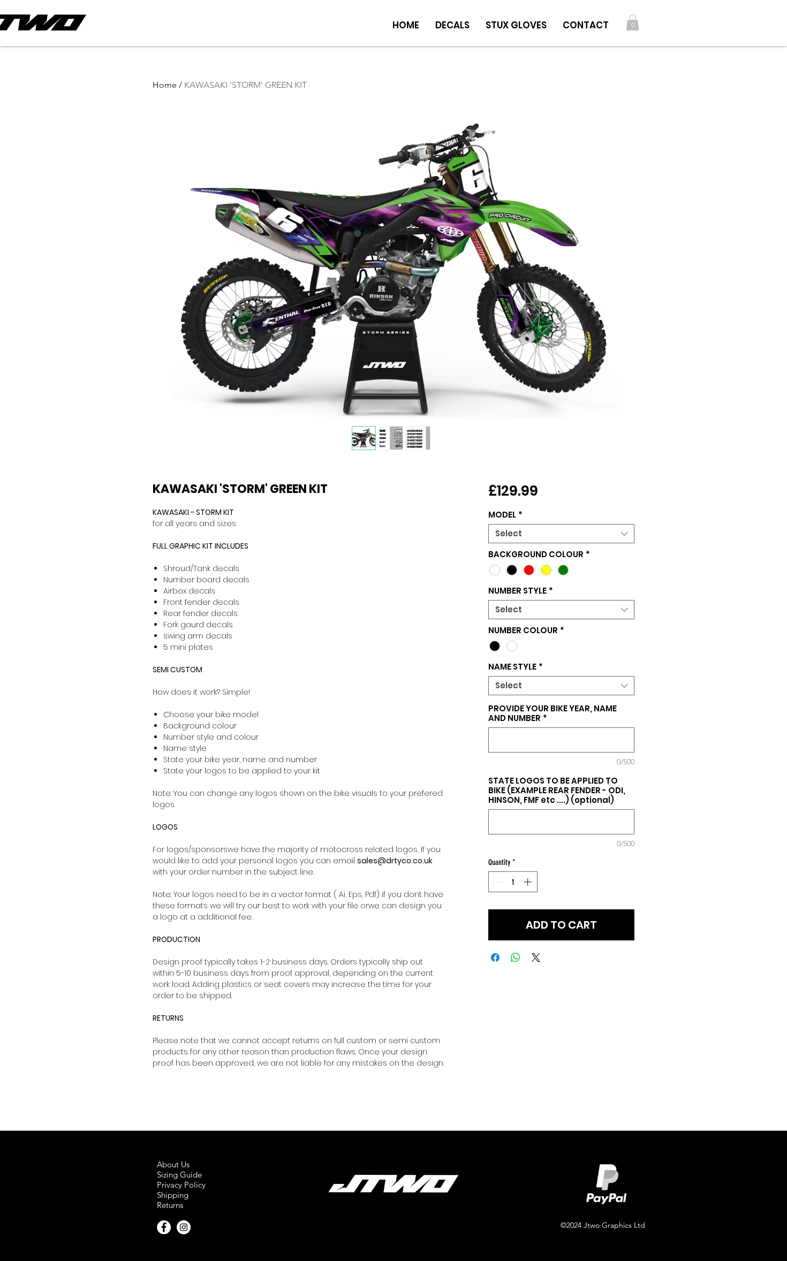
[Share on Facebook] (495, 957)
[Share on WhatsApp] (515, 957)
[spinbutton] (512, 882)
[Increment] (528, 882)
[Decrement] (497, 882)
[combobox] (561, 533)
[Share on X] (535, 957)
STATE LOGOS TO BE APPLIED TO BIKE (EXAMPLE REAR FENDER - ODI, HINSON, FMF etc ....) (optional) (556, 790)
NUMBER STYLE (520, 591)
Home (165, 85)
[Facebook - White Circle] (164, 1227)
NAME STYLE (515, 667)
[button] (452, 22)
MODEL (505, 515)
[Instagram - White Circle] (184, 1227)
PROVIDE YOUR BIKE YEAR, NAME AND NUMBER (552, 713)
